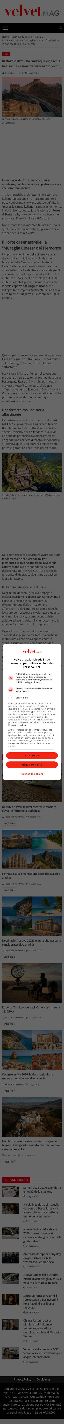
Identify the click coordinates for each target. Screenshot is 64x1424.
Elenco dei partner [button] (17, 725)
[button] (32, 697)
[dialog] (32, 712)
